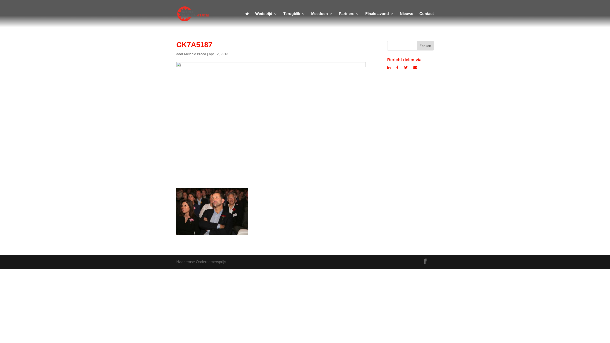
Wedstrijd (263, 14)
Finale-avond (377, 14)
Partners (346, 14)
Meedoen (319, 14)
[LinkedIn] (389, 68)
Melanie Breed (195, 54)
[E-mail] (415, 68)
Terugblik (291, 14)
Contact (426, 14)
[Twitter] (406, 68)
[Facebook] (397, 68)
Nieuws (406, 14)
